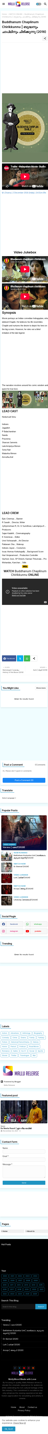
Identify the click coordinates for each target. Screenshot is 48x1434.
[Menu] (3, 4)
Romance (6, 1051)
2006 (12, 1280)
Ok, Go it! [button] (9, 1429)
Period (13, 1046)
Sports (40, 1051)
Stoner (4, 1055)
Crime (15, 1038)
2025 (27, 1294)
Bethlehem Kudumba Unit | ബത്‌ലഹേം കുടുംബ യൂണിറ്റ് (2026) (23, 1331)
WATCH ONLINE (15, 14)
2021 (41, 1289)
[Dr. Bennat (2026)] (6, 867)
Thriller (13, 1055)
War (34, 1055)
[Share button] (34, 658)
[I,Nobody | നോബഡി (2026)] (6, 900)
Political (22, 1046)
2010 (5, 1285)
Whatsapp (27, 658)
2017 (12, 1289)
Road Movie (34, 1046)
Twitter (20, 658)
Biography (38, 1033)
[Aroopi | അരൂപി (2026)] (6, 889)
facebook (14, 924)
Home (4, 14)
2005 (5, 1280)
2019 (27, 1289)
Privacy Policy (24, 1410)
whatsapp (38, 924)
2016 (5, 1289)
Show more (41, 688)
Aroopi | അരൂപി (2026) (13, 1350)
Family (32, 1038)
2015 (41, 1285)
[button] (38, 4)
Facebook (11, 658)
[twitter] (19, 1368)
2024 (20, 1294)
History (36, 1042)
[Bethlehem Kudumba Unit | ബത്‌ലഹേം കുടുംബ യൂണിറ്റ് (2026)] (6, 856)
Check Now (18, 1423)
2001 (12, 1276)
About (22, 1407)
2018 (19, 1289)
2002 (20, 1276)
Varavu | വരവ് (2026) (12, 1325)
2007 (20, 1280)
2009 (36, 1280)
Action (4, 1033)
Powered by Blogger (12, 1082)
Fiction (4, 1042)
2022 (5, 1294)
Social (31, 1051)
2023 (12, 1294)
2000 (5, 1276)
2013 (26, 1285)
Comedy (5, 1038)
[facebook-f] (15, 1368)
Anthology (26, 1033)
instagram (14, 931)
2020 (34, 1289)
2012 (19, 1285)
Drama (23, 1038)
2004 (35, 1276)
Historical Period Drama (20, 1042)
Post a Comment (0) (24, 780)
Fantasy (41, 1038)
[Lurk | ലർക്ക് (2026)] (6, 878)
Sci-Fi (23, 1051)
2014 (33, 1285)
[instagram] (28, 1368)
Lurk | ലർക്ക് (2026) (11, 1344)
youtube (38, 931)
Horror (4, 1046)
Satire (15, 1051)
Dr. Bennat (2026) (10, 1339)
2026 (35, 1294)
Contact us (32, 1407)
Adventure (15, 1033)
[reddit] (33, 1368)
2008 (28, 1280)
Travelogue (24, 1055)
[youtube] (24, 1368)
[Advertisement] (24, 69)
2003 (27, 1276)
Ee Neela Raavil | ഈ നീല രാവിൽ (16, 1128)
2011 (11, 1285)
